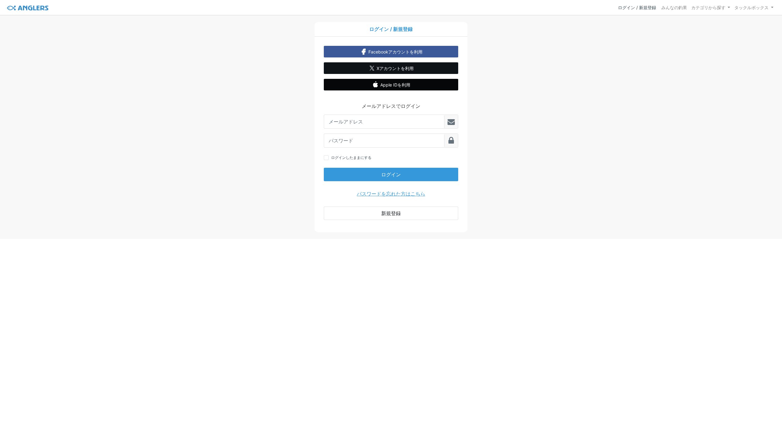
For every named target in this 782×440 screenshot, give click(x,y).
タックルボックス (751, 7)
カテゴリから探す (708, 7)
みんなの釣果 (674, 7)
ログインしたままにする (351, 157)
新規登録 (391, 213)
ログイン (391, 174)
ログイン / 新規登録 (637, 7)
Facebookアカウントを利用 (395, 51)
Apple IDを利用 (395, 84)
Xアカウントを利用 (395, 68)
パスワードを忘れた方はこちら (391, 194)
